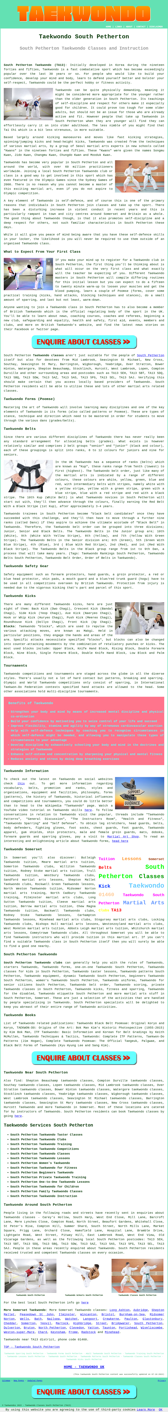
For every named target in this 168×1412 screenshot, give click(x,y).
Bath (38, 1319)
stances (132, 295)
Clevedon (77, 1327)
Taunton (109, 1327)
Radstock (88, 1332)
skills (158, 234)
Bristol (108, 1314)
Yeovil (45, 1323)
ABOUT (129, 26)
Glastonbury (152, 1319)
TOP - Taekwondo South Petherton (32, 1347)
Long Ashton (120, 1310)
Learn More (146, 1409)
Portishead (128, 1327)
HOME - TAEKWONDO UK (84, 1367)
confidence (13, 78)
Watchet (71, 1319)
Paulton (131, 1319)
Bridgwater (121, 1323)
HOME (108, 26)
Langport (90, 1319)
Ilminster (67, 1314)
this (21, 783)
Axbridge (140, 1310)
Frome (73, 1332)
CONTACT (141, 26)
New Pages (19, 1381)
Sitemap (6, 1381)
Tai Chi (10, 130)
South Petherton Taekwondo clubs (33, 962)
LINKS (118, 26)
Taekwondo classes (90, 1310)
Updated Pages (34, 1381)
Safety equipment (18, 574)
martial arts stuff (141, 993)
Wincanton (88, 1314)
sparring (29, 300)
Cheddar (10, 1323)
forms (61, 411)
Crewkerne (111, 1319)
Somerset (42, 998)
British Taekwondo (26, 311)
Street (101, 1323)
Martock (62, 1323)
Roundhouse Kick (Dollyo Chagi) (33, 622)
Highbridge (82, 1323)
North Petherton (52, 1327)
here (88, 810)
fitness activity (115, 82)
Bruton (29, 1327)
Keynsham (58, 1332)
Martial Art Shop (123, 836)
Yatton (93, 1327)
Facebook (22, 329)
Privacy (162, 1381)
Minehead (112, 1332)
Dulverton (12, 1327)
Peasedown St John (37, 1314)
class (126, 269)
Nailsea (53, 1319)
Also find (12, 1080)
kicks (79, 141)
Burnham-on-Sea (132, 1314)
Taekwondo (50, 69)
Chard (42, 1332)
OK (160, 1409)
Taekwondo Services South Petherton (48, 1125)
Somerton (28, 1323)
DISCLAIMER (156, 26)
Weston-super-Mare (19, 1332)
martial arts (98, 146)
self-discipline (138, 218)
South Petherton (150, 355)
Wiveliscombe (151, 1327)
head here (120, 841)
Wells (24, 1319)
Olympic (10, 193)
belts (90, 441)
